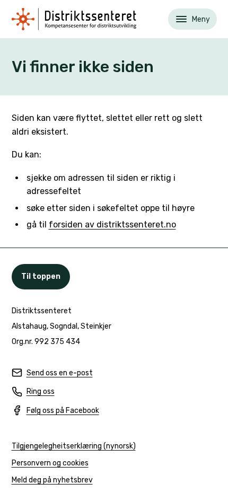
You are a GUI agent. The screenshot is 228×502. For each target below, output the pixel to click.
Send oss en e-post (52, 373)
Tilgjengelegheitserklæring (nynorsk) (74, 447)
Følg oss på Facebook (55, 411)
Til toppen (40, 276)
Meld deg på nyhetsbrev (52, 480)
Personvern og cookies (50, 463)
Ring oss (33, 392)
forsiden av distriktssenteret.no (112, 224)
